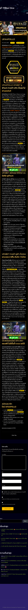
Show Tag (14, 435)
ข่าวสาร (12, 42)
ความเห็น (4, 454)
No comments (20, 42)
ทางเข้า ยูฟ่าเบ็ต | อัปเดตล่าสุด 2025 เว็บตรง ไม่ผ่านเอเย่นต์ (13, 546)
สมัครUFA (10, 410)
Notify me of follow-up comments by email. (10, 499)
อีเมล (3, 478)
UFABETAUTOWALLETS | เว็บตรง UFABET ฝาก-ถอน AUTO (14, 543)
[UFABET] (7, 8)
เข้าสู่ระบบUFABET (11, 269)
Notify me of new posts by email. (8, 504)
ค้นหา (1, 518)
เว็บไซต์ (3, 485)
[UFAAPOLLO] (14, 27)
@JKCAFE (20, 411)
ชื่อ (3, 472)
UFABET (11, 50)
